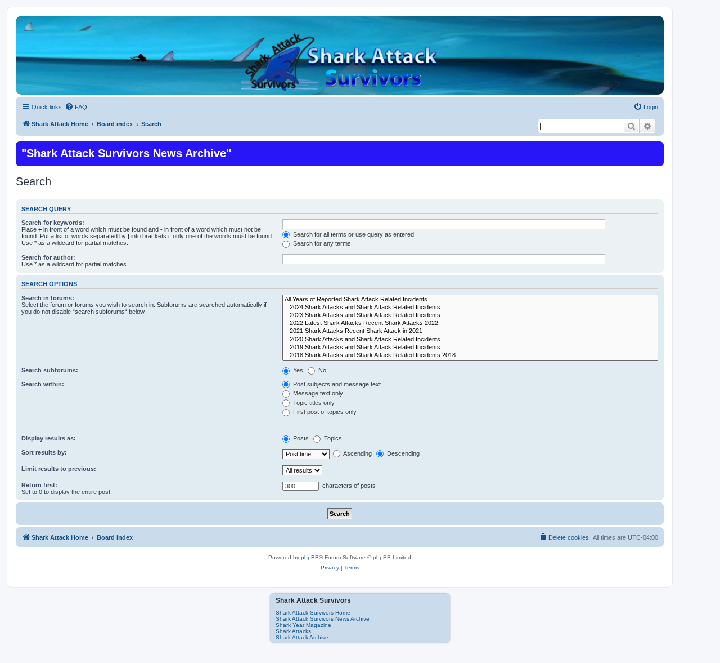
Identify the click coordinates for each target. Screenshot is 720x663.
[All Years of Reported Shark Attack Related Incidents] (470, 300)
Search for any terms (321, 243)
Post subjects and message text (336, 384)
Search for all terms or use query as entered (352, 234)
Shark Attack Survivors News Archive (323, 619)
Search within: (42, 384)
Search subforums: (49, 370)
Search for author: (48, 257)
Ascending (357, 453)
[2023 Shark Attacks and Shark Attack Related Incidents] (470, 315)
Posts (300, 438)
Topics (332, 438)
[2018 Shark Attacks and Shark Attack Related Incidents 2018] (470, 355)
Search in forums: (47, 298)
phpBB (310, 557)
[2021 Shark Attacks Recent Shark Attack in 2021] (470, 331)
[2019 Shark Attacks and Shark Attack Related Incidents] (470, 347)
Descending (402, 453)
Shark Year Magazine (303, 625)
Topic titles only (313, 402)
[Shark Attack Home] (340, 61)
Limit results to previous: (58, 468)
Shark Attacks (293, 631)
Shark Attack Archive (302, 637)
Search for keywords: (52, 222)
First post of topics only (324, 411)
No (321, 370)
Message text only (317, 393)
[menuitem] (76, 107)
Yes (297, 370)
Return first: (39, 485)
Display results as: (48, 438)
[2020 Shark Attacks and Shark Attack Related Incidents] (470, 340)
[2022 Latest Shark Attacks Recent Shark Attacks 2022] (470, 323)
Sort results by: (44, 452)
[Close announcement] (654, 149)
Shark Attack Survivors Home (313, 612)
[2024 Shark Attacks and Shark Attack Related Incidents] (470, 308)
